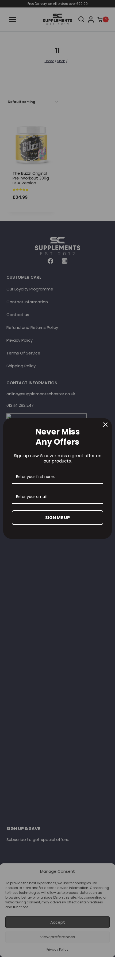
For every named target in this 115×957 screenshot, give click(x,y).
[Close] (105, 424)
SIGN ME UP (57, 518)
